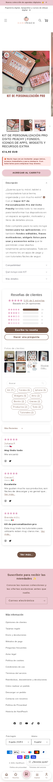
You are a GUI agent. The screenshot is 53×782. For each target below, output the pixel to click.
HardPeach (20, 763)
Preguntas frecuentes (16, 648)
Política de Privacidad (16, 705)
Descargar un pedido (16, 692)
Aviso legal (11, 654)
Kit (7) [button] (10, 390)
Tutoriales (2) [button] (27, 412)
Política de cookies (15, 660)
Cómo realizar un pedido (18, 686)
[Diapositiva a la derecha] (50, 126)
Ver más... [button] (9, 494)
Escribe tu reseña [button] (26, 330)
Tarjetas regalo (13, 628)
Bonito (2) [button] (19, 401)
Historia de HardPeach (17, 711)
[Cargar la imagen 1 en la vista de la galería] (13, 125)
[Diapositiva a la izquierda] (3, 126)
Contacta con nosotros (17, 699)
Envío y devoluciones (16, 635)
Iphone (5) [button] (40, 390)
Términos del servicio (16, 673)
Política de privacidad (18, 767)
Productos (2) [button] (20, 407)
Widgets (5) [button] (20, 396)
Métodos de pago (14, 641)
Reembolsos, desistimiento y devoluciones (26, 680)
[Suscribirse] (44, 600)
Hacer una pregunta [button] (26, 337)
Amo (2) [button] (36, 396)
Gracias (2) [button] (34, 401)
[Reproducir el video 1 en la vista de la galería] (26, 125)
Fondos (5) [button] (24, 390)
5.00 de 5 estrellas (34, 300)
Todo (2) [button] (37, 407)
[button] (6, 20)
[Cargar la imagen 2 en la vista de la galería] (40, 125)
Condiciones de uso (15, 667)
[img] (11, 439)
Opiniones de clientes (16, 622)
